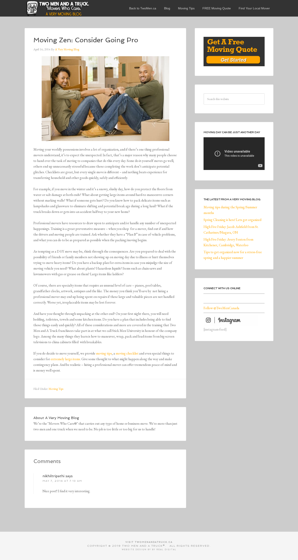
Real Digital (166, 549)
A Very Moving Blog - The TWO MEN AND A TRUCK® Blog (57, 8)
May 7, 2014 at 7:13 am (62, 480)
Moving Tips (56, 389)
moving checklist (127, 353)
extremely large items (65, 359)
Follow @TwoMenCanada (221, 308)
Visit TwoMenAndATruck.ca (149, 542)
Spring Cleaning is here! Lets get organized (232, 219)
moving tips (104, 353)
